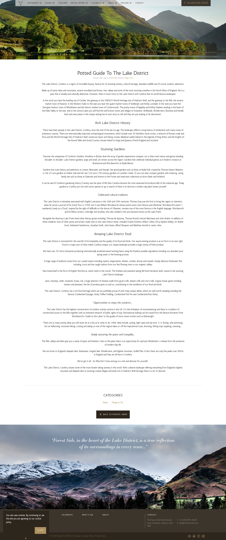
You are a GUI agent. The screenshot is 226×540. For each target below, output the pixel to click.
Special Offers (80, 3)
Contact (139, 3)
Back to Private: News (113, 414)
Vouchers (63, 3)
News (105, 402)
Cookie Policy (87, 536)
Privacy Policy (100, 536)
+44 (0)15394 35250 (188, 520)
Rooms (50, 3)
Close (40, 530)
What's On (87, 515)
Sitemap (77, 536)
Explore (126, 3)
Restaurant (35, 3)
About (113, 3)
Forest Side (113, 78)
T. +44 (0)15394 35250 (196, 3)
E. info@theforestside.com (187, 523)
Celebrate (98, 3)
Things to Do (128, 78)
